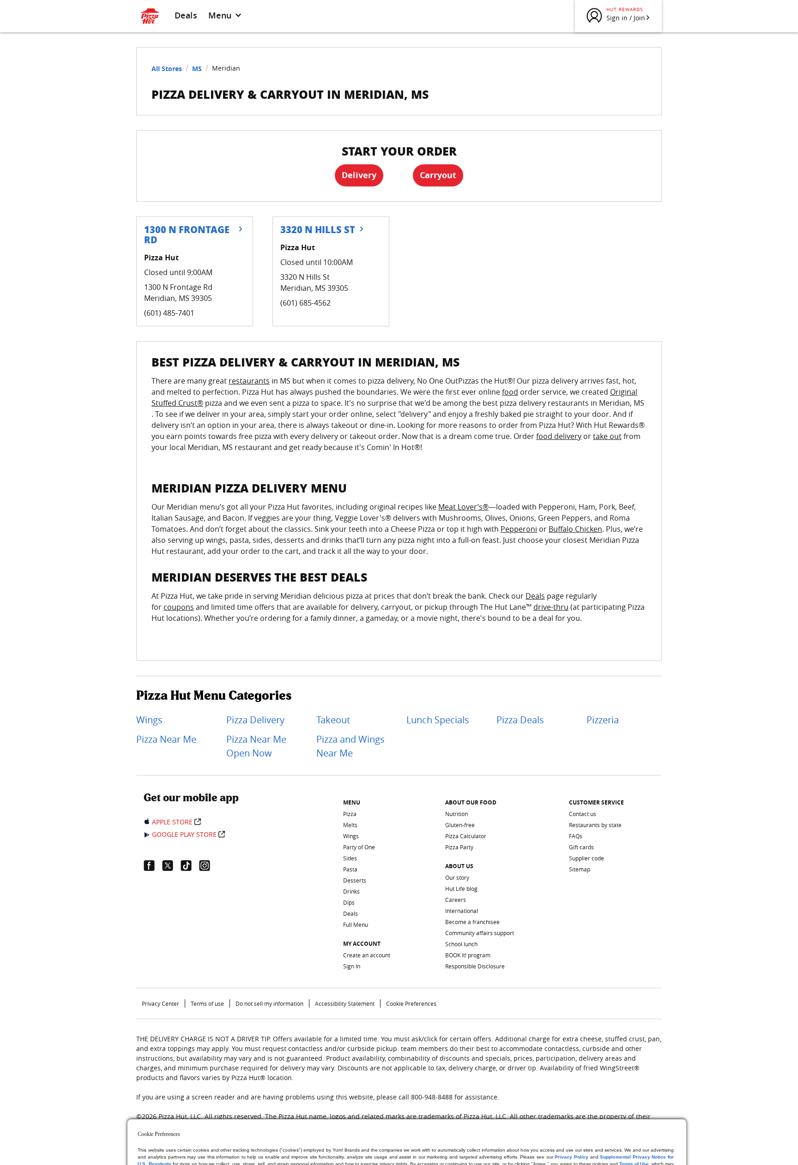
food (510, 392)
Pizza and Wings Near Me (350, 746)
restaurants (249, 381)
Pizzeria (602, 720)
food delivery (558, 436)
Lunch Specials (437, 720)
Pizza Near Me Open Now (256, 746)
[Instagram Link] (208, 865)
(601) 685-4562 (305, 303)
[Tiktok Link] (190, 865)
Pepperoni (519, 529)
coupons (178, 607)
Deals (186, 15)
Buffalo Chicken (575, 529)
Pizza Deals (520, 720)
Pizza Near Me (166, 739)
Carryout (438, 175)
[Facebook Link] (153, 865)
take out (607, 436)
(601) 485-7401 (169, 313)
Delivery (359, 175)
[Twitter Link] (171, 865)
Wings (149, 720)
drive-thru (550, 607)
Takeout (333, 720)
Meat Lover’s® (463, 507)
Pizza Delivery (255, 720)
